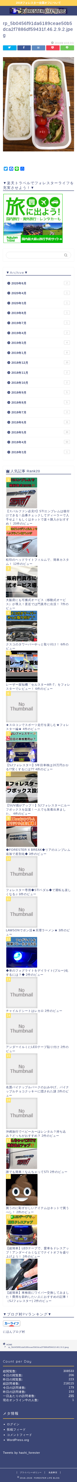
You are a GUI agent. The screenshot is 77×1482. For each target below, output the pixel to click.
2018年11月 (39, 372)
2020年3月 (39, 303)
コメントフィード (19, 1434)
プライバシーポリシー (31, 1472)
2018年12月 (39, 362)
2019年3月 (39, 342)
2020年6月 (39, 283)
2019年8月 (39, 313)
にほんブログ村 (14, 1331)
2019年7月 (39, 323)
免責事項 (53, 1472)
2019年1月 (39, 352)
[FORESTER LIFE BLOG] (39, 12)
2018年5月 (39, 432)
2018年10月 (39, 382)
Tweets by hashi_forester (21, 1452)
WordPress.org (18, 1440)
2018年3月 (39, 452)
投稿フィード (16, 1429)
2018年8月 (39, 402)
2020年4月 (39, 293)
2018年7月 (39, 412)
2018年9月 (39, 392)
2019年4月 (39, 333)
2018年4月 (39, 442)
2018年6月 (39, 422)
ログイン (13, 1424)
